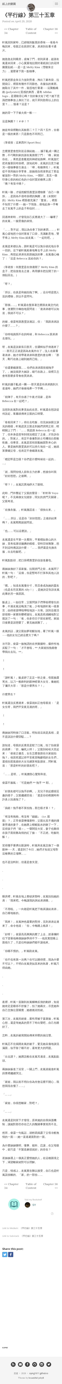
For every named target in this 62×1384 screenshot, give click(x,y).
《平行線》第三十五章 (31, 1228)
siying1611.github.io (38, 1373)
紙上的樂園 (9, 4)
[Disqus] (31, 1303)
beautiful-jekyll (36, 1377)
